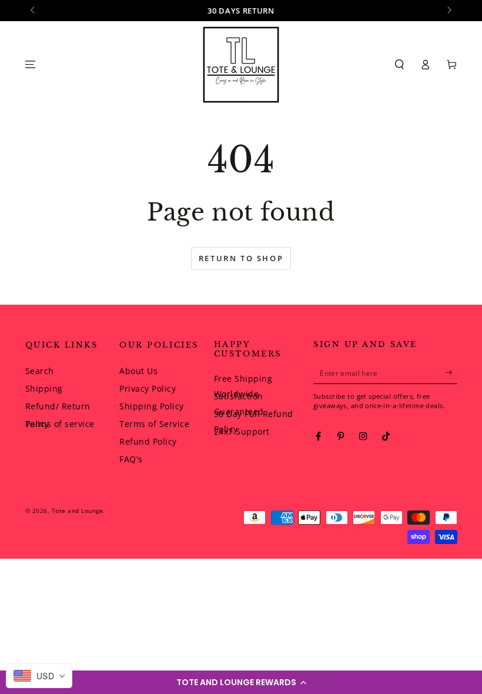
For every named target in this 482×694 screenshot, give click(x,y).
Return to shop (241, 258)
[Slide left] (33, 10)
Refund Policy (148, 441)
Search (39, 370)
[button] (241, 682)
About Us (138, 370)
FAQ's (131, 459)
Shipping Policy (151, 406)
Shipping (44, 388)
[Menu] (30, 64)
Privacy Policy (147, 388)
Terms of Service (154, 423)
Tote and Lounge (77, 510)
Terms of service (60, 423)
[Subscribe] (451, 372)
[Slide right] (448, 10)
